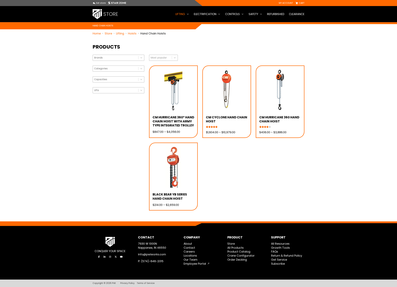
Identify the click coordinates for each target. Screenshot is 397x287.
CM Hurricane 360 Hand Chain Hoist (279, 119)
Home (97, 33)
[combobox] (115, 58)
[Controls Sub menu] (242, 14)
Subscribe (278, 264)
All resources (280, 244)
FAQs (274, 251)
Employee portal (195, 264)
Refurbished (275, 14)
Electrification (205, 14)
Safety (253, 14)
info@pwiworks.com (152, 254)
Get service (279, 260)
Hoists (132, 33)
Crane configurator (241, 256)
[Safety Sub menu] (261, 14)
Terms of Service (146, 283)
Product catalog (238, 251)
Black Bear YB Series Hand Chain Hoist (170, 196)
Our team (190, 260)
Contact (189, 248)
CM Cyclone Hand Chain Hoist (226, 119)
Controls (232, 14)
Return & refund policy (286, 256)
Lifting (180, 14)
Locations (190, 256)
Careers (189, 251)
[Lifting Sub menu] (187, 14)
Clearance (296, 14)
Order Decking (237, 260)
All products (235, 248)
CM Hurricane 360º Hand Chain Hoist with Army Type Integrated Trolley (173, 121)
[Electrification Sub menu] (219, 14)
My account (286, 3)
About (188, 244)
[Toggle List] (141, 58)
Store (108, 33)
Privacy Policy (127, 283)
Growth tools (280, 248)
